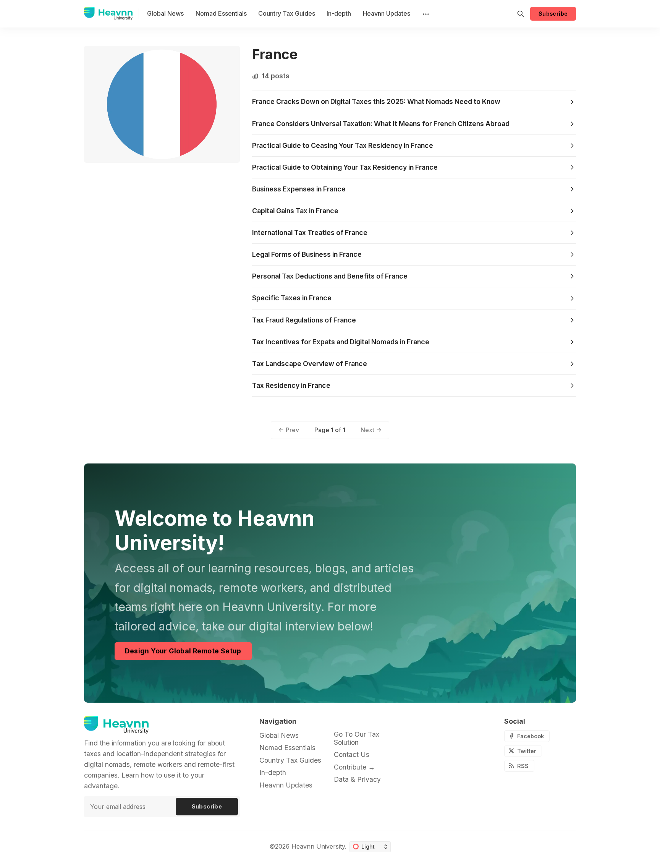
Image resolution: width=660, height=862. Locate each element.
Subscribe (553, 13)
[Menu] (425, 13)
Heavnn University (318, 846)
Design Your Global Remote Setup (183, 651)
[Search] (520, 14)
